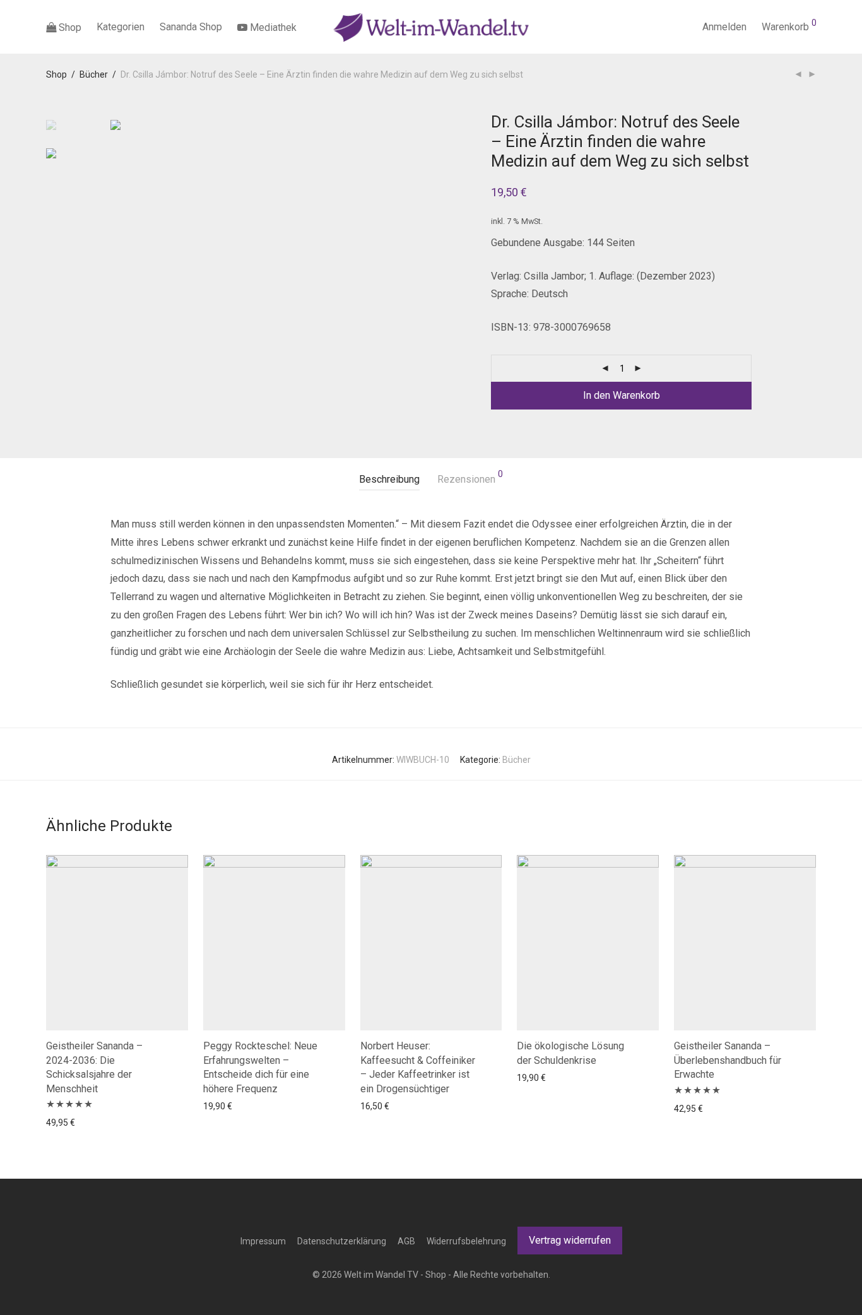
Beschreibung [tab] (389, 479)
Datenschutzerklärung (341, 1241)
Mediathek (272, 27)
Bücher (94, 74)
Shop (68, 27)
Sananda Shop (191, 27)
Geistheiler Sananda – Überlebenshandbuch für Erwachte (727, 1060)
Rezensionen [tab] (470, 477)
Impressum (263, 1241)
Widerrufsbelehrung (466, 1241)
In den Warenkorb (621, 395)
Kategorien (121, 27)
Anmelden (724, 27)
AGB (406, 1241)
